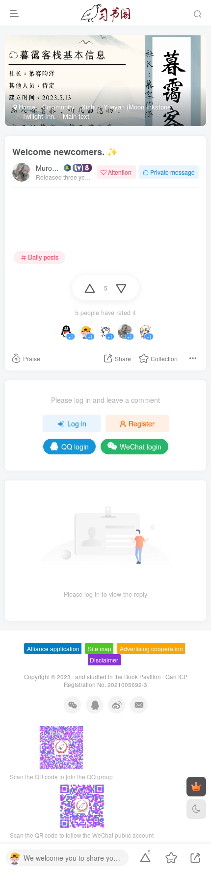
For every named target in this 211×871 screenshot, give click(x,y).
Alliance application (53, 648)
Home (26, 106)
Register (142, 423)
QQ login (75, 446)
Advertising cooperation (151, 648)
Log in (76, 423)
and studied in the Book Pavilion (118, 677)
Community (58, 106)
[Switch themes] (196, 809)
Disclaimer (104, 660)
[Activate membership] (196, 786)
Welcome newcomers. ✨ (65, 151)
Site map (99, 648)
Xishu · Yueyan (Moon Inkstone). (128, 106)
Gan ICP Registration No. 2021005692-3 (125, 681)
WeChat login (140, 446)
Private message (172, 172)
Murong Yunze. (49, 168)
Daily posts (43, 257)
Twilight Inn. (38, 116)
